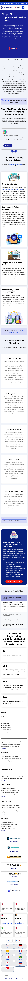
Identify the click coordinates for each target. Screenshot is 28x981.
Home (2, 59)
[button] (12, 151)
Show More (3, 748)
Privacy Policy (5, 978)
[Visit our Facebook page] (8, 940)
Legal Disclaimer (18, 978)
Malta (7, 959)
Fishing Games (19, 189)
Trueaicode (14, 895)
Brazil (20, 959)
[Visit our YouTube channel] (19, 940)
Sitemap (24, 978)
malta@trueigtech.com (20, 936)
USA (8, 948)
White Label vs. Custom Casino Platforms (15, 519)
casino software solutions (15, 164)
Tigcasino (14, 868)
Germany (20, 948)
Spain (7, 953)
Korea (7, 965)
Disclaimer (11, 978)
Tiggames (14, 876)
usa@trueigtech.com (5, 911)
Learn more (7, 145)
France (20, 953)
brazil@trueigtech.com (5, 936)
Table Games (9, 189)
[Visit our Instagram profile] (11, 940)
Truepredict (14, 851)
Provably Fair (6, 100)
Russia (20, 965)
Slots (4, 189)
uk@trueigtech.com (19, 911)
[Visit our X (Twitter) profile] (14, 940)
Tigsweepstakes (14, 860)
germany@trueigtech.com (6, 923)
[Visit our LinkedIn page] (16, 940)
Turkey (7, 971)
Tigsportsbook (14, 885)
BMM (20, 80)
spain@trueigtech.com (19, 923)
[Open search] (23, 7)
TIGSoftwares (14, 842)
